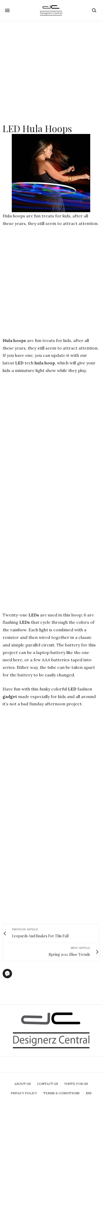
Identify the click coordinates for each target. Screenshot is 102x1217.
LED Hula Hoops (37, 128)
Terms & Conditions (61, 1093)
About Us (22, 1084)
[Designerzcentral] (51, 10)
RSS (89, 1093)
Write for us (76, 1084)
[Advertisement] (51, 72)
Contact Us (47, 1084)
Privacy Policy (24, 1093)
